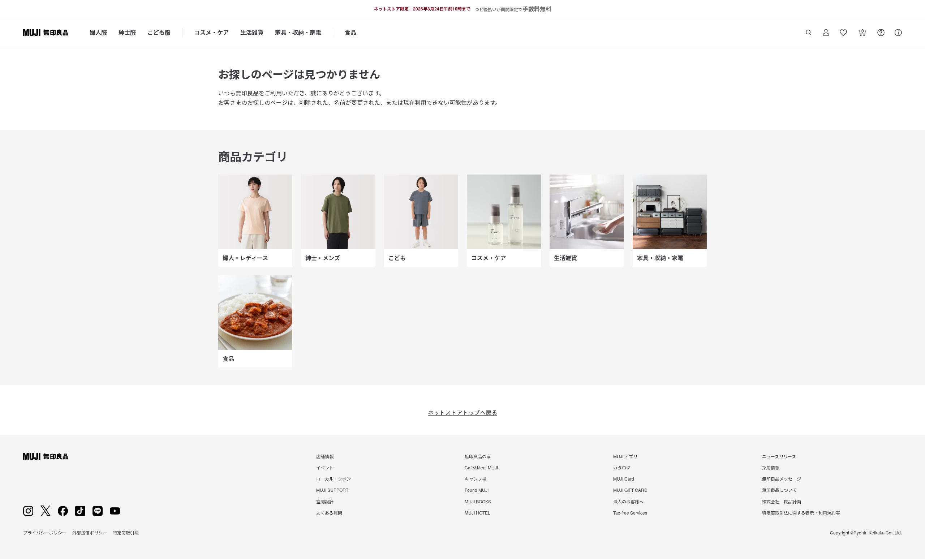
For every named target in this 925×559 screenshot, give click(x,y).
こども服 (159, 32)
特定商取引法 (126, 532)
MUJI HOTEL (477, 512)
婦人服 (98, 32)
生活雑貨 (251, 32)
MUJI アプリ (625, 456)
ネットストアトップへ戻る (462, 412)
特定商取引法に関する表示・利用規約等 (801, 512)
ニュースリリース (779, 456)
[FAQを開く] (881, 32)
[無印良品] (45, 456)
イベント (325, 467)
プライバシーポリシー (44, 532)
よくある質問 (329, 512)
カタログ (622, 467)
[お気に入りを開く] (843, 32)
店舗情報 (325, 456)
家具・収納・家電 (298, 32)
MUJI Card (623, 479)
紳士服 (127, 32)
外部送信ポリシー (89, 532)
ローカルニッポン (333, 479)
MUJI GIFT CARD (630, 490)
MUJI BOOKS (478, 501)
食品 (350, 32)
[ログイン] (826, 32)
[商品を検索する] (808, 32)
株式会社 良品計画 (781, 501)
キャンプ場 (475, 479)
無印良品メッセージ (781, 479)
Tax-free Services (630, 512)
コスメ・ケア (211, 32)
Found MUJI (477, 490)
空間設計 (325, 501)
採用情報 (770, 467)
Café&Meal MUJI (481, 467)
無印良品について (779, 490)
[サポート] (898, 32)
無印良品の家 (478, 456)
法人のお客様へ (628, 501)
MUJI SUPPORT (332, 490)
